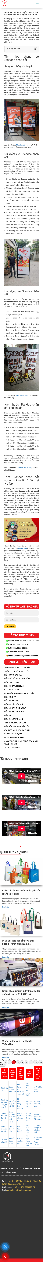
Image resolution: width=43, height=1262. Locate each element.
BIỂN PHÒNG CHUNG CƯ (14, 712)
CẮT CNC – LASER (11, 690)
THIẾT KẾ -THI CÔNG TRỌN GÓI (16, 671)
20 (41, 1062)
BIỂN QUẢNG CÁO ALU (13, 675)
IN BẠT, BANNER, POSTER (14, 738)
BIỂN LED (7, 715)
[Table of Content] (35, 48)
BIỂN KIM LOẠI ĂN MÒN (13, 719)
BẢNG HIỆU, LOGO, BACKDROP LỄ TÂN (19, 693)
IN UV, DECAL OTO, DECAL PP (15, 734)
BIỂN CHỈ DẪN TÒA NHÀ (13, 704)
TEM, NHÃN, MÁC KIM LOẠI (15, 723)
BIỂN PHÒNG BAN (11, 701)
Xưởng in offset (22, 395)
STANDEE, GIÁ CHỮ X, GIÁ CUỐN (17, 730)
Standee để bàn (22, 145)
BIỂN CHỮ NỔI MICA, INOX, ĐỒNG (17, 679)
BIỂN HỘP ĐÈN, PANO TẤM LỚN (16, 726)
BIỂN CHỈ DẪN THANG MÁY (15, 708)
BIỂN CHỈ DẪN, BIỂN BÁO (14, 686)
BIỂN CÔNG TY (10, 697)
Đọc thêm (5, 907)
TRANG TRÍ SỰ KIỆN (12, 748)
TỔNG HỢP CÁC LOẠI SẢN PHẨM (17, 668)
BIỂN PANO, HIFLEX (11, 682)
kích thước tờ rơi (24, 467)
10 (36, 1062)
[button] (6, 812)
